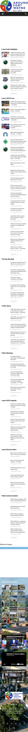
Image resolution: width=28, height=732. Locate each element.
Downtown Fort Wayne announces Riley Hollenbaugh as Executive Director (18, 195)
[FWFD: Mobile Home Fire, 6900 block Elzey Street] (5, 508)
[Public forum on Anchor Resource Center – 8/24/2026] (5, 249)
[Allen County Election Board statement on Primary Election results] (5, 484)
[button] (2, 14)
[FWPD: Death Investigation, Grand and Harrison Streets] (5, 516)
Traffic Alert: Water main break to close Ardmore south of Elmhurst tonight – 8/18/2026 (17, 311)
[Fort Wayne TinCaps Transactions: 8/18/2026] (5, 279)
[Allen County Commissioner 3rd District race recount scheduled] (5, 455)
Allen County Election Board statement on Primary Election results (17, 484)
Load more (13, 93)
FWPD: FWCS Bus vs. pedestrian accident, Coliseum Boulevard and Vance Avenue (18, 523)
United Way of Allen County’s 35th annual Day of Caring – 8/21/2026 (17, 217)
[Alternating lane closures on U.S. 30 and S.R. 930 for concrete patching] (5, 334)
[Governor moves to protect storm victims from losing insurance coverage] (5, 233)
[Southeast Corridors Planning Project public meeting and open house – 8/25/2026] (5, 157)
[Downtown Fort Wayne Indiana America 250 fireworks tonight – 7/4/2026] (5, 405)
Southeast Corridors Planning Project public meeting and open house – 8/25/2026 (18, 157)
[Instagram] (7, 723)
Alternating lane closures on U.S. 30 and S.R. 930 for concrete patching (18, 333)
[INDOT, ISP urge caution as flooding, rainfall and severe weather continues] (5, 79)
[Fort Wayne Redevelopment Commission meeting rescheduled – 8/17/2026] (5, 381)
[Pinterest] (11, 723)
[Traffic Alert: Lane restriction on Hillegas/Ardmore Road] (5, 319)
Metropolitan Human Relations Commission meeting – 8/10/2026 (17, 389)
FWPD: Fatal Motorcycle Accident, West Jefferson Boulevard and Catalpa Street (17, 530)
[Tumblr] (19, 723)
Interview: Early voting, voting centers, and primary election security (17, 421)
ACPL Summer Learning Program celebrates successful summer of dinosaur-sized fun (18, 187)
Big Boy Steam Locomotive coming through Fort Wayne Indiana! (17, 413)
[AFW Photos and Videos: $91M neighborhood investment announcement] (5, 429)
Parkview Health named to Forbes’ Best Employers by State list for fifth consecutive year (18, 141)
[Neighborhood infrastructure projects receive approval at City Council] (5, 172)
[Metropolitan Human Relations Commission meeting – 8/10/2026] (5, 389)
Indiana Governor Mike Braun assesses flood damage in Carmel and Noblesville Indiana (17, 149)
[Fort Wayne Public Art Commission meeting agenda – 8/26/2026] (5, 358)
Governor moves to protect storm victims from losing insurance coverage (17, 233)
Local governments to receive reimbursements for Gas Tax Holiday (17, 202)
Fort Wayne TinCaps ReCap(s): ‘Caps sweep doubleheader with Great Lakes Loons (18, 271)
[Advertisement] (14, 31)
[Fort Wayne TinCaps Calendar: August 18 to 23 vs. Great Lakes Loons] (5, 287)
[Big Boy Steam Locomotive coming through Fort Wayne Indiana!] (5, 413)
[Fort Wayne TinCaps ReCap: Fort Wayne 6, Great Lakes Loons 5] (5, 264)
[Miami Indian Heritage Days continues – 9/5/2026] (5, 134)
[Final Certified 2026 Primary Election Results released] (5, 477)
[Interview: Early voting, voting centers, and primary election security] (5, 421)
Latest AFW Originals (9, 400)
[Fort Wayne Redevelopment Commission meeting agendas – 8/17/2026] (5, 366)
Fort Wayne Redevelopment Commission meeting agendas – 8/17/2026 (18, 366)
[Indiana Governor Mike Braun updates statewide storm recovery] (5, 241)
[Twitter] (24, 723)
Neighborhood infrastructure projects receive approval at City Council (18, 172)
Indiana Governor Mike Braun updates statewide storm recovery (17, 241)
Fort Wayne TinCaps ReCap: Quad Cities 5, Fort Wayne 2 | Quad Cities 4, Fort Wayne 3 (17, 294)
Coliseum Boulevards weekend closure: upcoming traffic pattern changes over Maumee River (18, 326)
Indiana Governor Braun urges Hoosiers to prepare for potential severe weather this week (18, 87)
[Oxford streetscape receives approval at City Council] (5, 180)
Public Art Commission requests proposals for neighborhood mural (18, 225)
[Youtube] (14, 728)
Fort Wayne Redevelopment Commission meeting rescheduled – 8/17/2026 (17, 381)
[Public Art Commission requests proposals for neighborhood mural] (5, 225)
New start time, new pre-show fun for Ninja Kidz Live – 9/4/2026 (17, 126)
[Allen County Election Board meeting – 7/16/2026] (5, 462)
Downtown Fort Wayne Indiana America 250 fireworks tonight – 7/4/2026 (18, 405)
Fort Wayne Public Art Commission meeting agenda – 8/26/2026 (18, 358)
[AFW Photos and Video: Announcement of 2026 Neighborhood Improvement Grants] (5, 436)
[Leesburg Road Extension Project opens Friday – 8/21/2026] (5, 71)
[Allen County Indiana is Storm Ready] (5, 165)
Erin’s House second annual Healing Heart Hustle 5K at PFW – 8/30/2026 (18, 118)
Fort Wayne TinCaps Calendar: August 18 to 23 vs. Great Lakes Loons (18, 286)
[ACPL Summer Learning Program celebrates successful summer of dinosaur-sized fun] (5, 187)
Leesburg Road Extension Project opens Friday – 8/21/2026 (16, 71)
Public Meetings (7, 353)
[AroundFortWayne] (14, 6)
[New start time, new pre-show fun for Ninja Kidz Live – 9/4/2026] (5, 126)
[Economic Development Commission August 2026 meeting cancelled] (5, 373)
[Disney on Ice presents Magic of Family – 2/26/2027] (5, 111)
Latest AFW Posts (8, 98)
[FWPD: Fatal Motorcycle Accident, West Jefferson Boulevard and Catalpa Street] (5, 531)
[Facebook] (3, 723)
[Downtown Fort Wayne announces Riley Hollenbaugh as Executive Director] (5, 195)
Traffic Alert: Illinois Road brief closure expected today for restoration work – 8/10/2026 (17, 341)
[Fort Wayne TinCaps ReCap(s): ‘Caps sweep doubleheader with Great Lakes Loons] (5, 271)
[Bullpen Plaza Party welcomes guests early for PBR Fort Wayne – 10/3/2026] (5, 103)
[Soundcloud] (15, 723)
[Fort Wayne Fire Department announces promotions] (5, 210)
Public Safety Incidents (10, 496)
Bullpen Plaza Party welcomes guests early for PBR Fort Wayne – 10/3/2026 (18, 103)
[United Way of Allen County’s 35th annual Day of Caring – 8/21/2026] (5, 218)
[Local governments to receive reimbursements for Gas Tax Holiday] (5, 202)
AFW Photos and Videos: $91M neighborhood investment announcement (17, 428)
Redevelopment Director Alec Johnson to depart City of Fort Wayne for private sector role (17, 54)
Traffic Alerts (6, 306)
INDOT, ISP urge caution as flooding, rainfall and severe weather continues (17, 79)
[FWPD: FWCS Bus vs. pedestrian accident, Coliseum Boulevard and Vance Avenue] (5, 523)
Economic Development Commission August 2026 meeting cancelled (16, 373)
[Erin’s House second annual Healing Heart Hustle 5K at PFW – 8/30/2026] (5, 118)
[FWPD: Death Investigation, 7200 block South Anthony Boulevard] (5, 501)
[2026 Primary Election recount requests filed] (5, 469)
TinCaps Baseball (8, 259)
